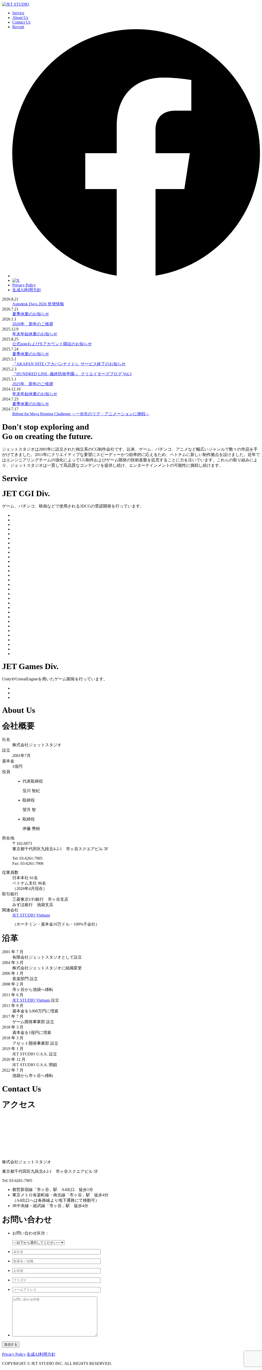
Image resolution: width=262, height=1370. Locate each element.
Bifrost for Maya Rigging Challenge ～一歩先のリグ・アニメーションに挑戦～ (80, 414)
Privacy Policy (24, 285)
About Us (20, 17)
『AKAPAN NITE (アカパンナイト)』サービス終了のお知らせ (69, 364)
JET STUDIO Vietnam (31, 915)
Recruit (18, 27)
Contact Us (21, 22)
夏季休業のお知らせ (30, 314)
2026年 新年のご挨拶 (32, 324)
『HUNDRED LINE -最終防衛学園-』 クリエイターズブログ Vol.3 (72, 374)
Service (18, 13)
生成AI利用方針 (26, 290)
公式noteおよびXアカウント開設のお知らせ (52, 344)
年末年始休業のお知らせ (34, 334)
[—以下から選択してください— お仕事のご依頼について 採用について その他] (38, 1242)
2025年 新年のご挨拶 (32, 384)
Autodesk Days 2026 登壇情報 (38, 304)
